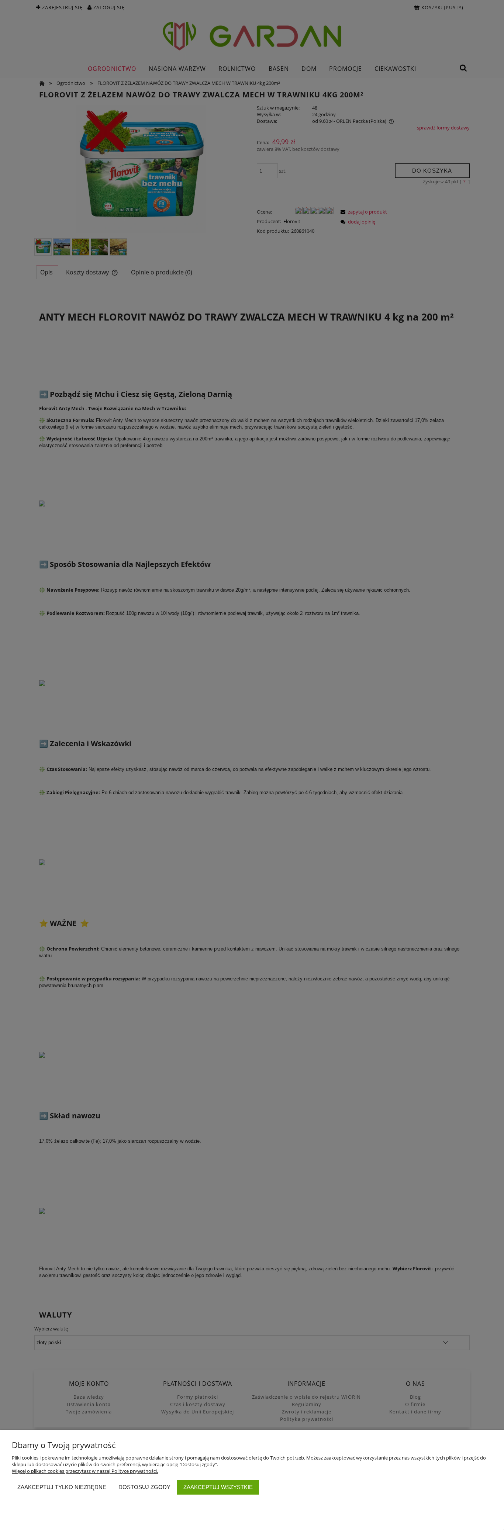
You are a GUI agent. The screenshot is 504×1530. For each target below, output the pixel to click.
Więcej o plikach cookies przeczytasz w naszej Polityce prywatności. (85, 1471)
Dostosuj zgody (144, 1487)
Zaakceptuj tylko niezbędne (61, 1487)
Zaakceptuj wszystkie (218, 1487)
